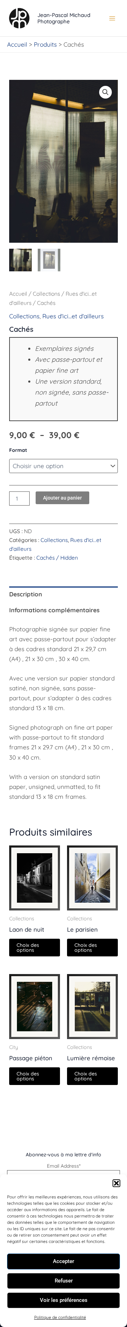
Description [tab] (25, 594)
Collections (46, 293)
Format (18, 450)
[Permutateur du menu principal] (112, 18)
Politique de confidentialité (60, 1317)
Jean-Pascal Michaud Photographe (63, 18)
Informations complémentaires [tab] (54, 610)
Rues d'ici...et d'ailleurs (73, 316)
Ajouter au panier (62, 498)
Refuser (64, 1281)
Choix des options (28, 947)
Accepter (63, 1261)
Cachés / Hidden (57, 557)
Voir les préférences (63, 1300)
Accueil (18, 293)
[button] (116, 1183)
